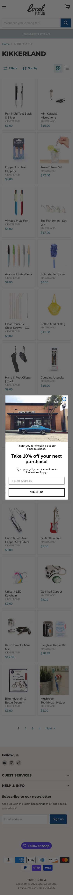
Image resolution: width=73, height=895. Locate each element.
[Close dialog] (64, 399)
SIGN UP (36, 492)
